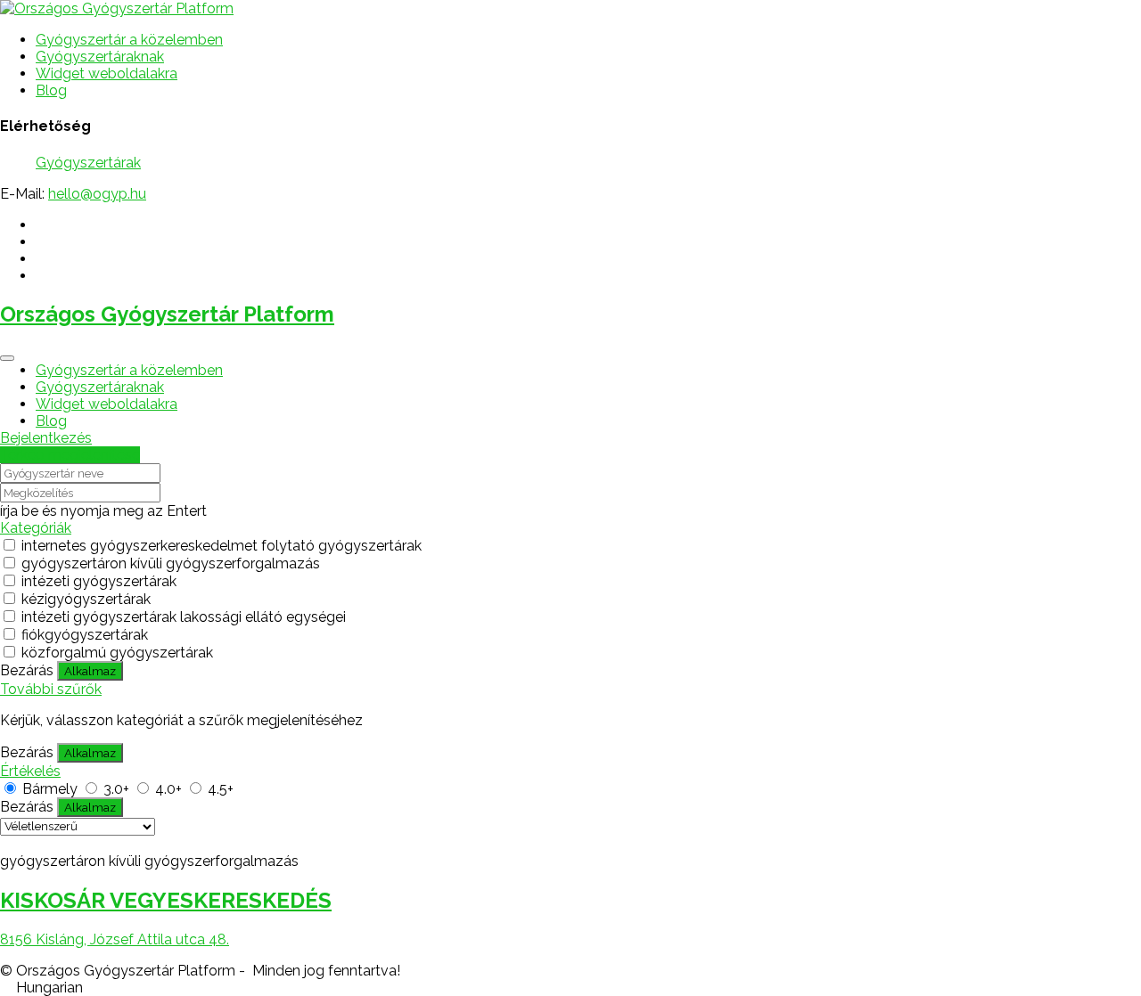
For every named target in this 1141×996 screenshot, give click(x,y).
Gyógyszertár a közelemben (129, 39)
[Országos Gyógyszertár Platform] (117, 8)
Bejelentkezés (46, 437)
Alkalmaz (90, 671)
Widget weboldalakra (106, 73)
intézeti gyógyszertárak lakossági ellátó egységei (183, 616)
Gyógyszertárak (88, 162)
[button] (570, 987)
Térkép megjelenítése (70, 454)
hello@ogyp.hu (97, 193)
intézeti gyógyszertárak (98, 581)
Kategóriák (35, 527)
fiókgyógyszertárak (84, 634)
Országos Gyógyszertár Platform (167, 314)
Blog (51, 90)
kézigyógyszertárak (86, 599)
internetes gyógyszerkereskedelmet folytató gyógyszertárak (221, 545)
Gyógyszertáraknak (100, 56)
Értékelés (30, 771)
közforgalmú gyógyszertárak (117, 652)
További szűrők (51, 689)
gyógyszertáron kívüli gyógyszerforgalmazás (170, 563)
